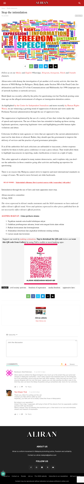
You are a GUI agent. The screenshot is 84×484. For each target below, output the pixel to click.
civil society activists (18, 288)
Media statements (12, 8)
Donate (23, 476)
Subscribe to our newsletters (58, 476)
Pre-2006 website (41, 476)
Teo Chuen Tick (20, 392)
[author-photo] (41, 314)
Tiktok (62, 72)
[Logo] (42, 440)
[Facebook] (36, 66)
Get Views (79, 15)
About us (7, 476)
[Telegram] (46, 66)
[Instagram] (36, 467)
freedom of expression (37, 288)
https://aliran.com (41, 321)
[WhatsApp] (31, 66)
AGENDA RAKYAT (10, 215)
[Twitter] (41, 66)
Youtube (72, 72)
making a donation (28, 239)
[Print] (56, 66)
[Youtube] (53, 467)
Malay (18, 72)
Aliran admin (41, 317)
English (28, 72)
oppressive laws (69, 288)
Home (3, 8)
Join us (30, 476)
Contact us (15, 476)
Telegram (45, 72)
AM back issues (75, 476)
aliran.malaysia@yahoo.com (46, 455)
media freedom (54, 288)
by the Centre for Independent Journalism (31, 105)
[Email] (51, 66)
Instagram (54, 72)
